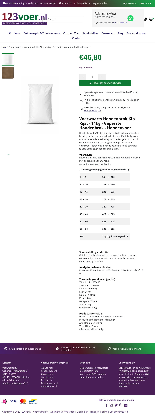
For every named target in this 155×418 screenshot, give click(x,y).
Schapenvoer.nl (49, 371)
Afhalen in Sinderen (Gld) (15, 383)
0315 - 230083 (9, 374)
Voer (17, 33)
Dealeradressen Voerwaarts (94, 368)
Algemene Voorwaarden (62, 411)
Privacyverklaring (98, 411)
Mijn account (129, 3)
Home (5, 47)
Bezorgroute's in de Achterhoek (134, 368)
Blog (120, 33)
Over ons (145, 3)
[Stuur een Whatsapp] (130, 18)
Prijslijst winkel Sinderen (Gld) (134, 371)
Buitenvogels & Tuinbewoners (42, 33)
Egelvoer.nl (46, 380)
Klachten (123, 386)
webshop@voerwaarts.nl (14, 371)
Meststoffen (90, 33)
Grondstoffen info (89, 371)
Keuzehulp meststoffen (91, 377)
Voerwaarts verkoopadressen (133, 377)
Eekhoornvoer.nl (49, 383)
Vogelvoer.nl (47, 377)
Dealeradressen (136, 33)
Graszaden (107, 33)
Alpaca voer (47, 368)
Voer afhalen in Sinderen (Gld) (134, 374)
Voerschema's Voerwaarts (93, 374)
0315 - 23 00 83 (119, 22)
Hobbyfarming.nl (92, 110)
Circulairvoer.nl (49, 386)
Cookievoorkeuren (119, 411)
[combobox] (62, 19)
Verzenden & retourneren (132, 380)
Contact (77, 38)
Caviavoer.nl (47, 374)
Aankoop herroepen (129, 383)
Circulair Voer (71, 33)
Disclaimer (82, 411)
